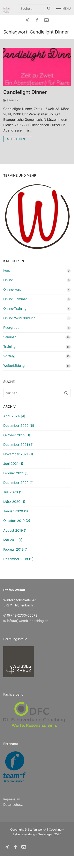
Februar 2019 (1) (16, 549)
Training (9, 346)
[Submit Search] (49, 8)
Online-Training (15, 308)
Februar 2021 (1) (16, 473)
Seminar (12, 100)
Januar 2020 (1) (15, 511)
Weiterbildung (14, 365)
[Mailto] (46, 20)
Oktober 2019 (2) (16, 521)
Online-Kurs (12, 289)
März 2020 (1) (14, 502)
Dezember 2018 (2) (18, 559)
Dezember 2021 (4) (18, 444)
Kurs (6, 270)
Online (8, 280)
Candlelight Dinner (25, 92)
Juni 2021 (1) (13, 463)
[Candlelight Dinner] (37, 67)
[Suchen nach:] (37, 393)
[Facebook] (37, 20)
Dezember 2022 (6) (18, 425)
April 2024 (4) (14, 416)
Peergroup (11, 327)
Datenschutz (13, 804)
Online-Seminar (15, 299)
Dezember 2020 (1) (18, 483)
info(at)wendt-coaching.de (28, 621)
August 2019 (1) (15, 530)
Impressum (11, 799)
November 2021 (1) (18, 454)
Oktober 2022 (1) (16, 435)
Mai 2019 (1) (12, 540)
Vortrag (9, 356)
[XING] (27, 20)
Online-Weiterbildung (19, 318)
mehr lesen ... (17, 139)
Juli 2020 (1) (13, 492)
